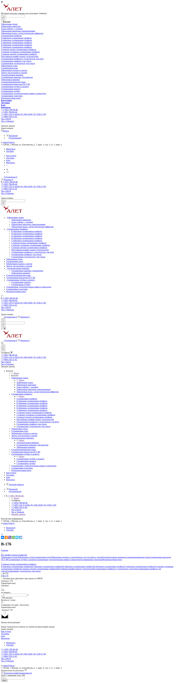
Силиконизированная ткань (137, 557)
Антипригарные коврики (27, 443)
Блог (3, 636)
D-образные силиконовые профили (47, 566)
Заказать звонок (18, 514)
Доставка (5, 634)
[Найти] (3, 19)
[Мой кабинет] (2, 343)
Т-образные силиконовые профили (140, 566)
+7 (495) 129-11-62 (23, 114)
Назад (16, 373)
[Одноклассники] (6, 537)
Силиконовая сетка (42, 557)
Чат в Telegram (7, 121)
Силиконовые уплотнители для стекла (24, 571)
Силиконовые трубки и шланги (30, 459)
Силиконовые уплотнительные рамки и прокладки (58, 559)
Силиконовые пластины (91, 559)
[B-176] (4, 576)
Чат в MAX (6, 119)
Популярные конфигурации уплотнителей (75, 569)
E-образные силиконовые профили (78, 566)
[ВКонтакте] (2, 537)
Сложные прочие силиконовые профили (39, 569)
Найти (4, 681)
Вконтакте (10, 149)
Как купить (6, 631)
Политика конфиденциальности (18, 673)
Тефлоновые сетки (26, 557)
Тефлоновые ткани (24, 382)
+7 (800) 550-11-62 (9, 117)
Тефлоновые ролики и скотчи (64, 557)
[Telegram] (20, 537)
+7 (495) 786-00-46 (10, 110)
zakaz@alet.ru (9, 142)
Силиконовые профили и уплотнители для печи (115, 569)
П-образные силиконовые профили (109, 566)
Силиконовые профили (26, 399)
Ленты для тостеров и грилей (90, 557)
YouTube (10, 151)
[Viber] (9, 537)
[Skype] (17, 537)
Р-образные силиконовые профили (16, 566)
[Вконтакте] (7, 169)
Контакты (5, 638)
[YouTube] (7, 172)
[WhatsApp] (13, 537)
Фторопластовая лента (112, 559)
